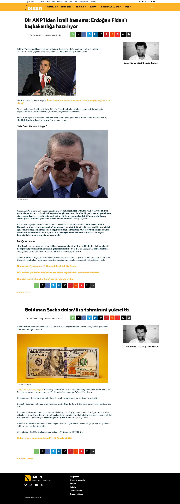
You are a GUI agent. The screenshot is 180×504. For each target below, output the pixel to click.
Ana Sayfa (20, 292)
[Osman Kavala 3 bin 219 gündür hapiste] (141, 51)
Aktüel (28, 292)
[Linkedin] (95, 34)
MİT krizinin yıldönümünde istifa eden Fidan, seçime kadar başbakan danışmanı (58, 273)
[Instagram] (140, 1)
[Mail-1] (154, 1)
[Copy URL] (100, 34)
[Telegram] (89, 34)
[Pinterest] (106, 34)
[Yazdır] (128, 34)
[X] (78, 34)
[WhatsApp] (72, 34)
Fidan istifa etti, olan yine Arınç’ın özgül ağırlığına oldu (45, 279)
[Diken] (33, 7)
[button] (151, 7)
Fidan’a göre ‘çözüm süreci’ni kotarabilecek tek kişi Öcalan (47, 266)
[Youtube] (148, 1)
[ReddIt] (112, 34)
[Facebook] (151, 1)
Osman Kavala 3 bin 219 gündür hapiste (140, 63)
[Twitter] (145, 1)
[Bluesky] (142, 1)
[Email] (123, 34)
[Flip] (117, 34)
